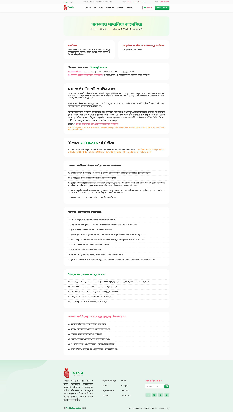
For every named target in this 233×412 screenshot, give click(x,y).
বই (95, 8)
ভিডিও (101, 8)
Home (93, 29)
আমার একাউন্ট (162, 8)
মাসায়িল (129, 8)
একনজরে (87, 8)
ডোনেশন (149, 8)
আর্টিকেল (120, 8)
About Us (104, 29)
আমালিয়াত (110, 8)
